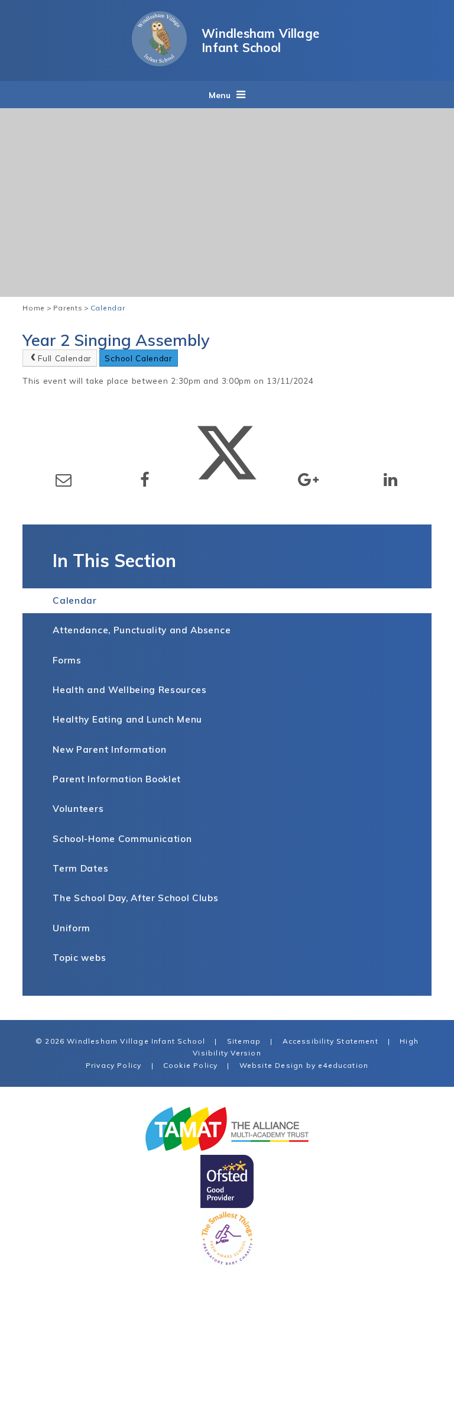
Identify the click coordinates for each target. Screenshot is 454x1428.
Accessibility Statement (330, 1041)
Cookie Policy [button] (190, 1065)
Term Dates (80, 868)
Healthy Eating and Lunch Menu (127, 719)
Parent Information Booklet (117, 779)
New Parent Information (109, 749)
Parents (68, 307)
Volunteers (78, 808)
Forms (67, 660)
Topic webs (79, 957)
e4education (343, 1065)
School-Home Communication (122, 838)
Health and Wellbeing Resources (129, 689)
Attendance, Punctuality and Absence (142, 630)
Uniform (71, 928)
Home (33, 307)
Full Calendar (65, 358)
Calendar (107, 307)
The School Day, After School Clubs (135, 898)
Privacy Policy (114, 1065)
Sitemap (244, 1041)
